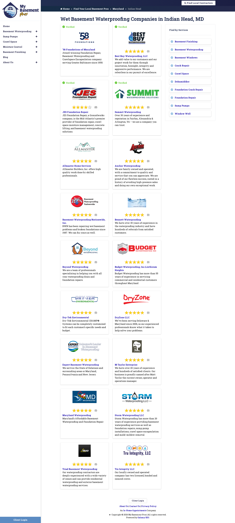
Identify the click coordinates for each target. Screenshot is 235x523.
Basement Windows (186, 57)
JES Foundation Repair (75, 112)
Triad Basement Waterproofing (79, 469)
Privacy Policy (149, 506)
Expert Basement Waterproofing (80, 364)
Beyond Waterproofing (75, 266)
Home (66, 8)
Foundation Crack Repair (189, 89)
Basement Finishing (186, 41)
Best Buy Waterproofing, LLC (131, 56)
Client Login (138, 500)
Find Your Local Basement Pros (91, 8)
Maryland (118, 8)
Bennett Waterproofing (128, 219)
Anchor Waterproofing (127, 165)
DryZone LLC (122, 317)
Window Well (183, 113)
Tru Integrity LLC (124, 469)
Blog (5, 57)
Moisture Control (12, 46)
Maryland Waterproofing (76, 415)
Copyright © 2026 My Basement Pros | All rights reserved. (139, 514)
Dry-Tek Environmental (75, 317)
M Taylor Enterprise (126, 364)
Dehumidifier (182, 81)
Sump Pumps (182, 105)
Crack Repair (182, 65)
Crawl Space (182, 73)
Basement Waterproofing (189, 49)
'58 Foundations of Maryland (78, 49)
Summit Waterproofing (128, 112)
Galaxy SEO (143, 517)
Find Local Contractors (199, 2)
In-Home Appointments (134, 510)
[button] (36, 31)
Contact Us (134, 506)
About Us (123, 506)
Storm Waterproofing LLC (129, 415)
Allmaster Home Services (76, 165)
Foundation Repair (185, 97)
